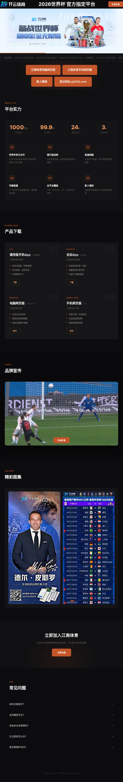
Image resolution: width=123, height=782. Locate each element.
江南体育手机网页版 (80, 69)
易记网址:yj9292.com (73, 81)
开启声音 (61, 440)
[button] (44, 601)
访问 (15, 331)
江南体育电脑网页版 (43, 69)
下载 (15, 282)
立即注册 (116, 4)
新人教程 (41, 81)
